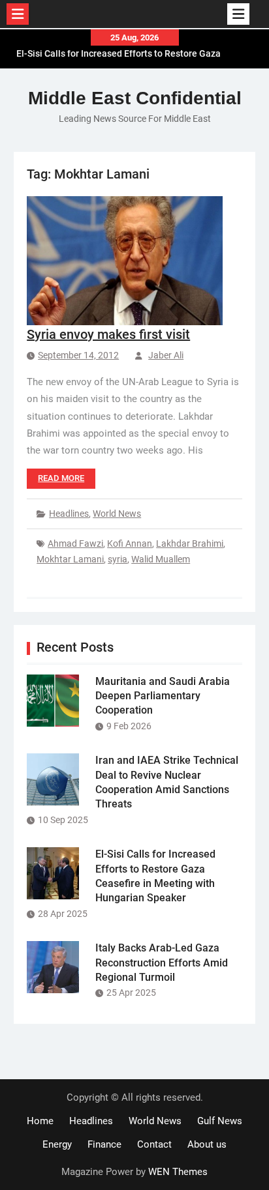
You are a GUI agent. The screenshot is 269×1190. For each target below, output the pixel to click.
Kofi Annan (129, 543)
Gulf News (219, 1121)
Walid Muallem (160, 559)
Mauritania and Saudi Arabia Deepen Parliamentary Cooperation (162, 696)
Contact (154, 1144)
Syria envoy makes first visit (108, 334)
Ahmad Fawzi (75, 543)
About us (207, 1144)
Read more (61, 478)
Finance (104, 1144)
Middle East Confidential (135, 98)
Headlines (69, 513)
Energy (57, 1144)
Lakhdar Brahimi (189, 543)
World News (117, 513)
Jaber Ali (165, 355)
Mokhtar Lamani (70, 559)
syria (117, 559)
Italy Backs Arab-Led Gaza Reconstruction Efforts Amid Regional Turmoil (161, 962)
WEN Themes (178, 1172)
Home (40, 1121)
